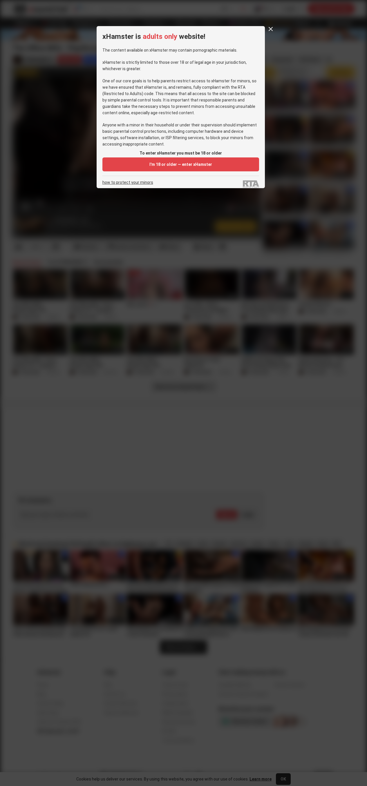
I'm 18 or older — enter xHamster (180, 164)
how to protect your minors (127, 182)
